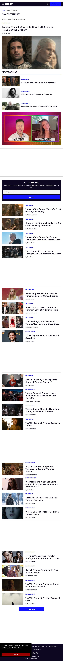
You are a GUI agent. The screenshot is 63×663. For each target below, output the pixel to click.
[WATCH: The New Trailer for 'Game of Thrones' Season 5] (12, 585)
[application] (31, 128)
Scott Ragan (30, 385)
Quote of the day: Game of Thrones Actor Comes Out (39, 106)
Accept (16, 654)
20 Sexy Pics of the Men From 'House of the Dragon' (38, 82)
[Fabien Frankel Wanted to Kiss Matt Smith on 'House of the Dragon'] (31, 52)
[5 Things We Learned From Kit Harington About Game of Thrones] (12, 557)
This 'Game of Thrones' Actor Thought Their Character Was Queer (43, 252)
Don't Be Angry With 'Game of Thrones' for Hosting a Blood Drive (42, 322)
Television (6, 23)
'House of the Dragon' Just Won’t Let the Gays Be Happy (43, 210)
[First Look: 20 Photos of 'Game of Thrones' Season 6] (12, 498)
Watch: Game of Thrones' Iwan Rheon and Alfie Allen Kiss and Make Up (40, 395)
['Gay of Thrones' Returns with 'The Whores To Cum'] (12, 571)
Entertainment (30, 478)
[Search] (48, 4)
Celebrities (29, 289)
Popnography (25, 91)
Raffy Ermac (30, 299)
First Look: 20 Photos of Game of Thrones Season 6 (41, 498)
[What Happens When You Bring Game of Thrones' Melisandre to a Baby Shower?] (12, 484)
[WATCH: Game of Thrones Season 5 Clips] (12, 599)
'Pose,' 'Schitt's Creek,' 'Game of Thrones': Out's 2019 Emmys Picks (41, 308)
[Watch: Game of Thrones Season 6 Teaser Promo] (12, 512)
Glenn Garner (30, 341)
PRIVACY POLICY (53, 646)
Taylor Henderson (32, 214)
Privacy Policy (6, 647)
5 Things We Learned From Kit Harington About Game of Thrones (42, 557)
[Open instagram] (37, 653)
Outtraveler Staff (31, 228)
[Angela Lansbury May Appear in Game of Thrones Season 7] (12, 380)
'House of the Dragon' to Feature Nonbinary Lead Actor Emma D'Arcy (43, 238)
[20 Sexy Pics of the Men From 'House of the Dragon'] (11, 81)
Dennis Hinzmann (32, 474)
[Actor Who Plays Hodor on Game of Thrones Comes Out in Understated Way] (11, 105)
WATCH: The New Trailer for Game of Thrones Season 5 (42, 585)
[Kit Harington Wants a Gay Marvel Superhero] (12, 336)
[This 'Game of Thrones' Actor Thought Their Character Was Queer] (12, 252)
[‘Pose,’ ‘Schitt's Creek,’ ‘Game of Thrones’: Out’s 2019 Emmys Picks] (12, 308)
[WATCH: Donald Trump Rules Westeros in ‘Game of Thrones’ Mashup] (12, 468)
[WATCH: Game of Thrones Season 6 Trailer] (12, 424)
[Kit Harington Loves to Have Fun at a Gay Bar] (11, 93)
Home (3, 10)
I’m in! (31, 197)
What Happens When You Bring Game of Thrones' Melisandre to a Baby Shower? (41, 484)
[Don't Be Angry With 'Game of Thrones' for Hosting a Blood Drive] (12, 322)
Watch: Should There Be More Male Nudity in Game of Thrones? (42, 410)
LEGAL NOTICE (36, 649)
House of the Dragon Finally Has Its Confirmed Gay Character (43, 224)
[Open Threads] (33, 653)
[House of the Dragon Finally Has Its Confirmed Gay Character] (12, 224)
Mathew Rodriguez (32, 327)
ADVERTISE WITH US (41, 646)
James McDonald (32, 575)
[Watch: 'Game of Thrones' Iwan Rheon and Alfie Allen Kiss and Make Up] (12, 395)
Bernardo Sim (7, 33)
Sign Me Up (55, 4)
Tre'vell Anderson (32, 313)
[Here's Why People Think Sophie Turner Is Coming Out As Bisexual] (12, 294)
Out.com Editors (31, 414)
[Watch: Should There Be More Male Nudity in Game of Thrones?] (12, 410)
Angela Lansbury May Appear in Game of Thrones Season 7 (41, 380)
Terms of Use (17, 647)
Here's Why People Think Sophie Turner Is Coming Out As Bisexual (42, 294)
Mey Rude (30, 257)
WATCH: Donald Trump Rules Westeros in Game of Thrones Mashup (39, 469)
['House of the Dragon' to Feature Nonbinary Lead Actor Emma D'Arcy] (12, 238)
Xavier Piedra (31, 490)
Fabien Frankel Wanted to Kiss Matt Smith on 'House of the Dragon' (27, 28)
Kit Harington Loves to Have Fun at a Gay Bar (36, 94)
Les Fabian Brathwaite (33, 401)
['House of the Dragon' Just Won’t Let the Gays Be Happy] (12, 210)
